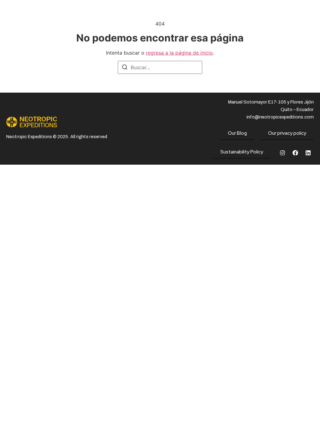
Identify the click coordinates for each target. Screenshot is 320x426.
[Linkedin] (308, 152)
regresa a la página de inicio (179, 53)
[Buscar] (125, 68)
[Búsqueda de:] (160, 67)
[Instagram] (282, 152)
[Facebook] (295, 152)
